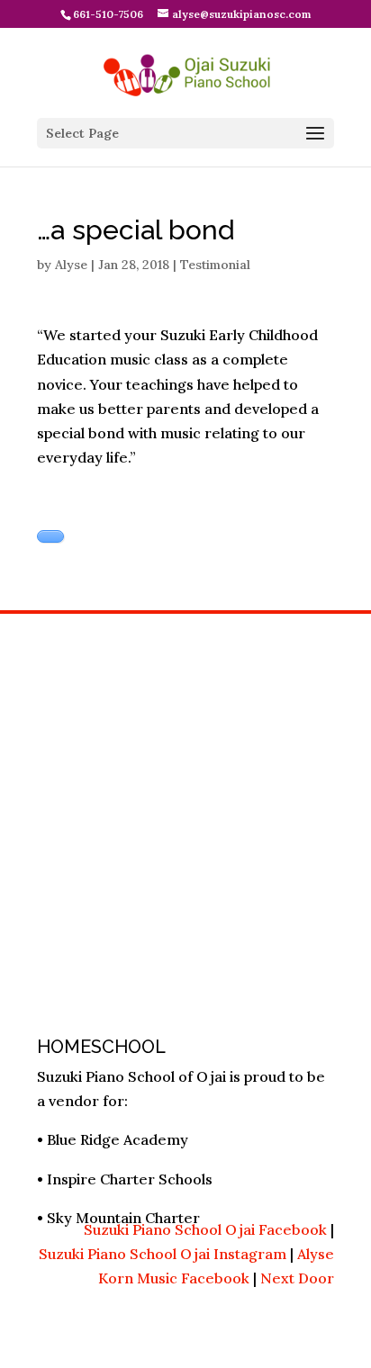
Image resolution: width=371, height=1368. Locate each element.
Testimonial (215, 264)
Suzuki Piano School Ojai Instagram (162, 1254)
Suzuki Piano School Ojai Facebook (205, 1229)
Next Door (297, 1278)
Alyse (71, 264)
